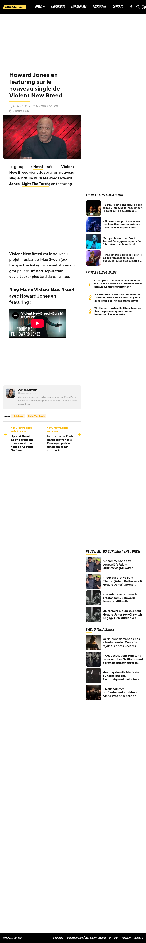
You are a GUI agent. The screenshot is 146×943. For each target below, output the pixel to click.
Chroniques (58, 7)
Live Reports (79, 7)
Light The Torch (35, 183)
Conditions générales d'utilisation (86, 938)
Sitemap (113, 938)
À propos (58, 938)
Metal (38, 166)
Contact (126, 938)
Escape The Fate (23, 265)
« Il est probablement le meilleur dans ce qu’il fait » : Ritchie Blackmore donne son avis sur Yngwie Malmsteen (118, 283)
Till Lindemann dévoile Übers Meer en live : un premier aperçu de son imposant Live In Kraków (117, 311)
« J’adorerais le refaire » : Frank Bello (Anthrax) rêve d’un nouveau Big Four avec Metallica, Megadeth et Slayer (117, 297)
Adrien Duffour (22, 106)
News (38, 7)
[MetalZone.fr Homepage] (15, 7)
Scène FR (118, 7)
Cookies (138, 938)
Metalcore (18, 416)
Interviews (99, 7)
